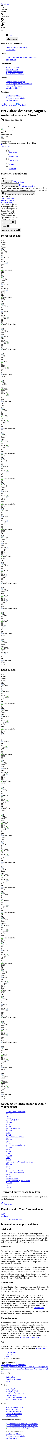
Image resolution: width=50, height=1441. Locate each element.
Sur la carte (6, 146)
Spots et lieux (10, 50)
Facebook (22, 105)
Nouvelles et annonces (14, 86)
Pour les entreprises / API (15, 74)
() (8, 200)
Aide (10, 36)
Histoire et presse (12, 70)
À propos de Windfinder (14, 72)
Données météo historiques (15, 82)
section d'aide (39, 1308)
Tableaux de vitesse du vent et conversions (21, 58)
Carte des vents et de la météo (16, 48)
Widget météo (11, 60)
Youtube (33, 1428)
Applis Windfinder (12, 67)
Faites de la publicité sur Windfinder (19, 84)
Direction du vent (7, 198)
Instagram (34, 1426)
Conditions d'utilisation (14, 96)
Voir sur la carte (10, 105)
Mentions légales (12, 100)
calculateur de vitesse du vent (29, 1337)
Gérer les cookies (12, 88)
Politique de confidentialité (15, 98)
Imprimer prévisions (11, 186)
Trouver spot (8, 1204)
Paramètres (13, 39)
